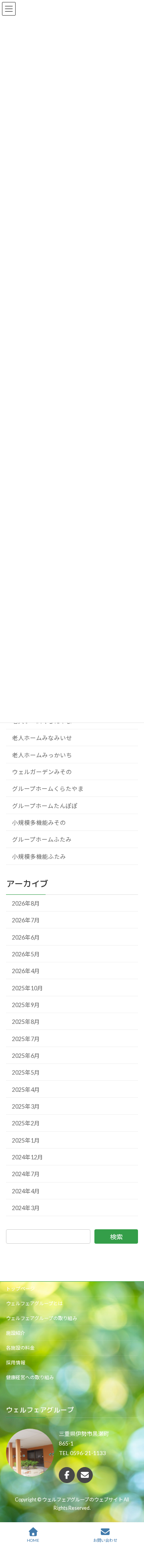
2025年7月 (26, 1038)
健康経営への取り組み (30, 1377)
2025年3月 (26, 1106)
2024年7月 (26, 1174)
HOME (33, 1540)
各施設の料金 (20, 1348)
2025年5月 (26, 1072)
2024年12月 (27, 1157)
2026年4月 (26, 971)
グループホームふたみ (42, 839)
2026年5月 (26, 954)
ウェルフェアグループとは (34, 1303)
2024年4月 (26, 1191)
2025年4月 (26, 1089)
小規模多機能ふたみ (39, 856)
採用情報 (15, 1363)
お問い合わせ (105, 1540)
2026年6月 (26, 937)
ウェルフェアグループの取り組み (41, 1318)
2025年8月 (26, 1021)
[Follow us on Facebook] (67, 1475)
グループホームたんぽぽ (45, 805)
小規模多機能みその (39, 822)
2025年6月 (26, 1055)
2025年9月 (26, 1004)
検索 (116, 1236)
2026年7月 (26, 920)
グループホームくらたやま (48, 788)
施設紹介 (15, 1333)
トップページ (20, 1289)
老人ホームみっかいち (42, 755)
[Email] (85, 1475)
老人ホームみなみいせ (42, 738)
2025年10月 (27, 987)
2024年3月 (26, 1208)
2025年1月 (26, 1140)
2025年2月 (26, 1123)
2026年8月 (26, 903)
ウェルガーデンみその (42, 772)
